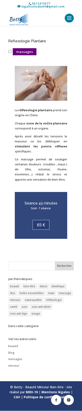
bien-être (29, 286)
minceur (15, 300)
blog (11, 352)
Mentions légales (55, 392)
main (51, 293)
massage (65, 293)
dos (12, 293)
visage (35, 313)
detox (43, 286)
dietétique (58, 286)
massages (24, 51)
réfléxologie (54, 300)
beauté (14, 286)
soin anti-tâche (41, 307)
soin (24, 307)
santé (13, 307)
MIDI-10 (32, 392)
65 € (41, 224)
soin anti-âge (18, 313)
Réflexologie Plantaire (27, 41)
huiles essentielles (32, 293)
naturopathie (33, 300)
